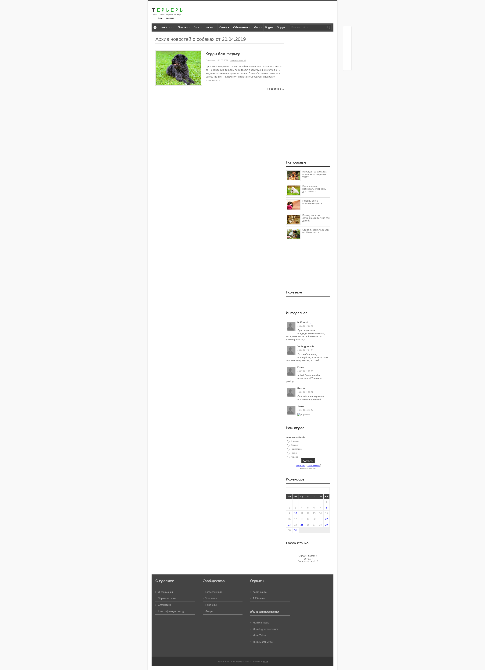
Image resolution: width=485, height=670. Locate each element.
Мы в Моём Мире (263, 641)
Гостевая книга (213, 592)
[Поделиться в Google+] (347, 38)
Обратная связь (167, 598)
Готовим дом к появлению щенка (312, 202)
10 (295, 513)
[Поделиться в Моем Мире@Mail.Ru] (347, 45)
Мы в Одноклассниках (265, 629)
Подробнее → (276, 88)
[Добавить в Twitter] (347, 59)
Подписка (169, 18)
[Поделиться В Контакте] (347, 66)
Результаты (300, 466)
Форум (209, 611)
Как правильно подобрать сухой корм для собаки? (314, 189)
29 (326, 524)
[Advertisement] (308, 96)
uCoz (265, 661)
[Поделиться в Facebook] (347, 30)
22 (326, 519)
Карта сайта (260, 592)
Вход (160, 18)
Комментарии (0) (238, 60)
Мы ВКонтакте (261, 622)
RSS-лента (259, 598)
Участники (211, 598)
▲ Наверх (7, 7)
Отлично (295, 441)
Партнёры (211, 604)
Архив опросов (313, 466)
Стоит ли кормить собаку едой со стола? (315, 231)
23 (289, 524)
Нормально (296, 449)
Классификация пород (171, 611)
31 (295, 530)
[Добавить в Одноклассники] (347, 52)
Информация (165, 592)
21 (320, 519)
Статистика (164, 604)
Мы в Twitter (260, 635)
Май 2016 (307, 490)
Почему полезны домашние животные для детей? (316, 218)
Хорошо (294, 445)
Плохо (294, 453)
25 (301, 524)
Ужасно (294, 457)
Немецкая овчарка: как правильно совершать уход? (314, 174)
